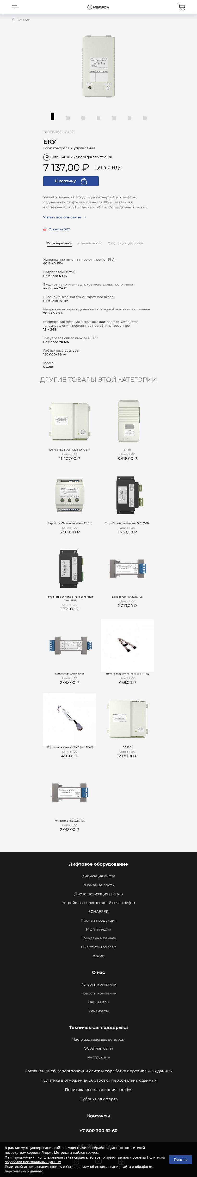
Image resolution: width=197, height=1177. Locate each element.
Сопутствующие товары (126, 243)
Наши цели (98, 1002)
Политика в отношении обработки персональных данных (98, 1080)
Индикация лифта (98, 876)
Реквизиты (98, 1011)
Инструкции (98, 1057)
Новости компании (98, 993)
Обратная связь (98, 1048)
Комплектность (90, 243)
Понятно (180, 1159)
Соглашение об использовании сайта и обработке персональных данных (98, 1071)
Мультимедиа (98, 929)
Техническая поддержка (98, 1027)
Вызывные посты (98, 885)
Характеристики (59, 243)
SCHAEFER (98, 911)
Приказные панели (98, 938)
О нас (98, 972)
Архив (98, 956)
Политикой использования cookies (33, 1166)
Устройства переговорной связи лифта (98, 902)
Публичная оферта (99, 1099)
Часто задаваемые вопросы (98, 1039)
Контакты (98, 1116)
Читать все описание (62, 217)
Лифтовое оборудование (98, 864)
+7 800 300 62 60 (98, 1130)
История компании (98, 984)
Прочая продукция (99, 920)
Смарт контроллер (98, 947)
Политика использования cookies (98, 1089)
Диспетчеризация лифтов (98, 893)
